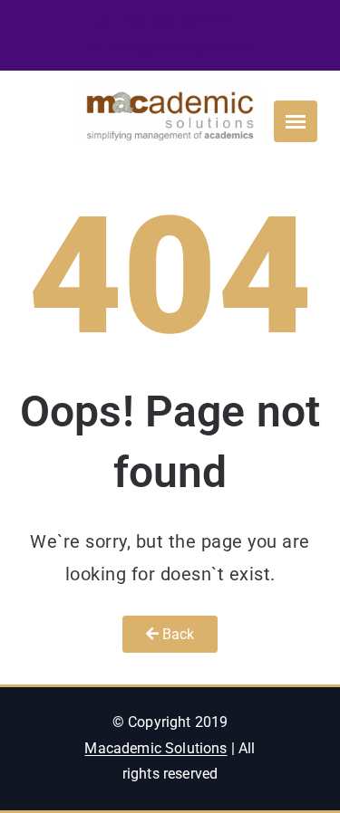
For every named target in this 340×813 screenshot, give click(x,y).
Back (177, 634)
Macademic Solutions (155, 748)
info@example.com (180, 47)
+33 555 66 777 (173, 21)
